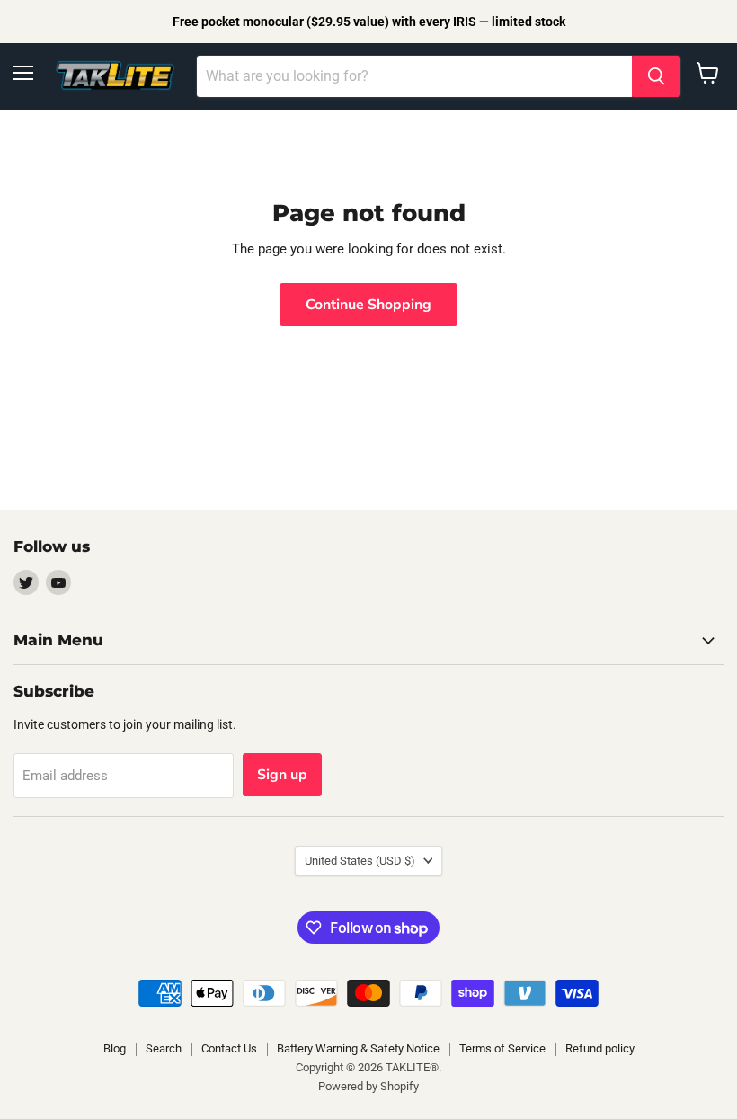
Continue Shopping (368, 305)
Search (164, 1048)
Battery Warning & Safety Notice (358, 1048)
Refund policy (600, 1048)
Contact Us (229, 1048)
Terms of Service (502, 1048)
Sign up (282, 775)
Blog (114, 1048)
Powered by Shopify (368, 1086)
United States (360, 860)
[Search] (656, 76)
